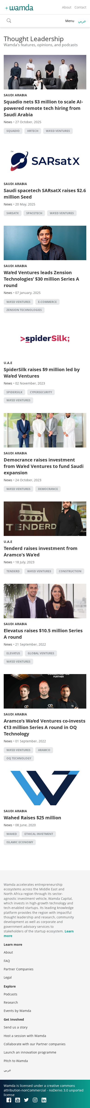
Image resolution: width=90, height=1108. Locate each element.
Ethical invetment (38, 834)
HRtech (32, 131)
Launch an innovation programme (30, 1052)
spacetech (34, 213)
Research (11, 1002)
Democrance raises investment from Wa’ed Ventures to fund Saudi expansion (44, 466)
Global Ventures (41, 653)
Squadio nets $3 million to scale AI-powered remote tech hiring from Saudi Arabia (43, 108)
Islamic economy (19, 842)
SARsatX (12, 213)
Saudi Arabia (15, 95)
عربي (82, 21)
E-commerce (47, 302)
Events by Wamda (17, 1010)
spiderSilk (14, 392)
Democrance (48, 489)
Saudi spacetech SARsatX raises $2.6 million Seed (45, 193)
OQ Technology (18, 758)
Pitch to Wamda (16, 1061)
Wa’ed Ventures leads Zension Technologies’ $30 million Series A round (41, 278)
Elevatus (13, 653)
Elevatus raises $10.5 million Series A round (43, 633)
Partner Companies (18, 969)
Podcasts (10, 994)
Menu (69, 21)
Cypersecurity (41, 392)
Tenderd (13, 571)
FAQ (7, 961)
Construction (70, 571)
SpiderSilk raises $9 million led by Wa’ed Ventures (42, 372)
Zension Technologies (24, 310)
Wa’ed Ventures (58, 131)
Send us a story (15, 1027)
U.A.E (8, 363)
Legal (8, 977)
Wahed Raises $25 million (32, 818)
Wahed (11, 834)
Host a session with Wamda (25, 1036)
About (66, 7)
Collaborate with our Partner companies (35, 1044)
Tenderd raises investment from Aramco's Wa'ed (41, 551)
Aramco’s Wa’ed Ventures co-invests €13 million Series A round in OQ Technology (44, 727)
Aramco (44, 750)
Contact (80, 7)
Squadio (13, 131)
